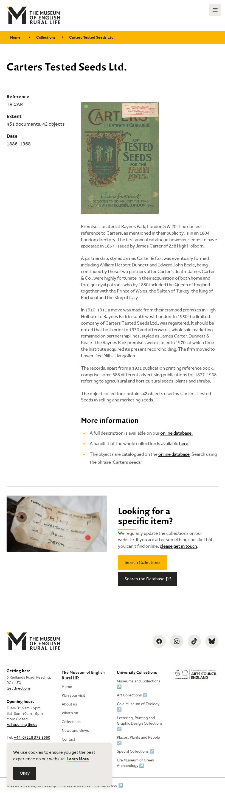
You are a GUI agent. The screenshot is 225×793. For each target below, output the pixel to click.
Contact (68, 739)
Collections (46, 37)
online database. (176, 433)
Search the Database (145, 578)
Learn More (78, 758)
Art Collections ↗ (132, 695)
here (183, 443)
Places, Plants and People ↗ (138, 740)
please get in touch (178, 546)
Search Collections (143, 562)
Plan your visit (73, 695)
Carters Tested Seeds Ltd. (92, 37)
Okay (25, 773)
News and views (75, 730)
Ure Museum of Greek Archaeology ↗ (135, 763)
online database (174, 454)
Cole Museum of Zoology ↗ (138, 707)
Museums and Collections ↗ (139, 684)
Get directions (19, 688)
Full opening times (22, 724)
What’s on (70, 713)
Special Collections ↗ (135, 751)
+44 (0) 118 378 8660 (32, 737)
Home (15, 37)
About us (69, 704)
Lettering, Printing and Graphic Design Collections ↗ (140, 723)
